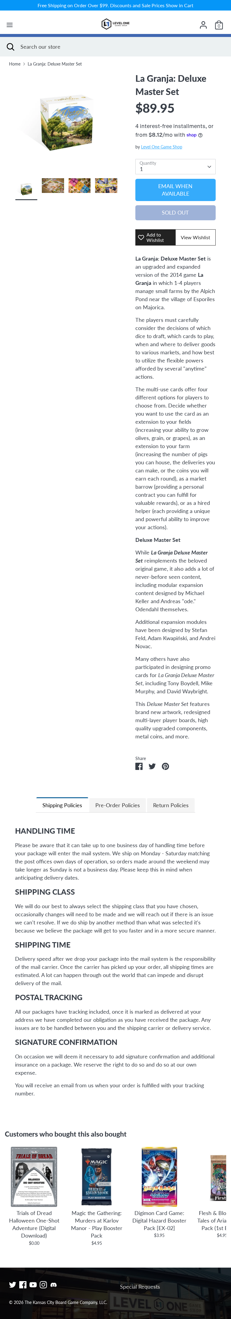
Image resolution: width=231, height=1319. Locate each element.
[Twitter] (12, 1284)
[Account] (203, 23)
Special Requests (140, 1286)
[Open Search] (10, 46)
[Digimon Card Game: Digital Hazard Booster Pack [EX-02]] (159, 1177)
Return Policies (171, 805)
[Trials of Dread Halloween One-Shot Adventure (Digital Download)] (34, 1177)
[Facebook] (22, 1284)
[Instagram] (43, 1284)
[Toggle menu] (10, 25)
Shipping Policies (62, 805)
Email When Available (175, 190)
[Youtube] (33, 1284)
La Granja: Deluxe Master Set (55, 64)
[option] (66, 125)
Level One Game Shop (161, 147)
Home (14, 64)
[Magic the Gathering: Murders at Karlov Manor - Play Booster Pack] (96, 1177)
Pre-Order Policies (117, 805)
